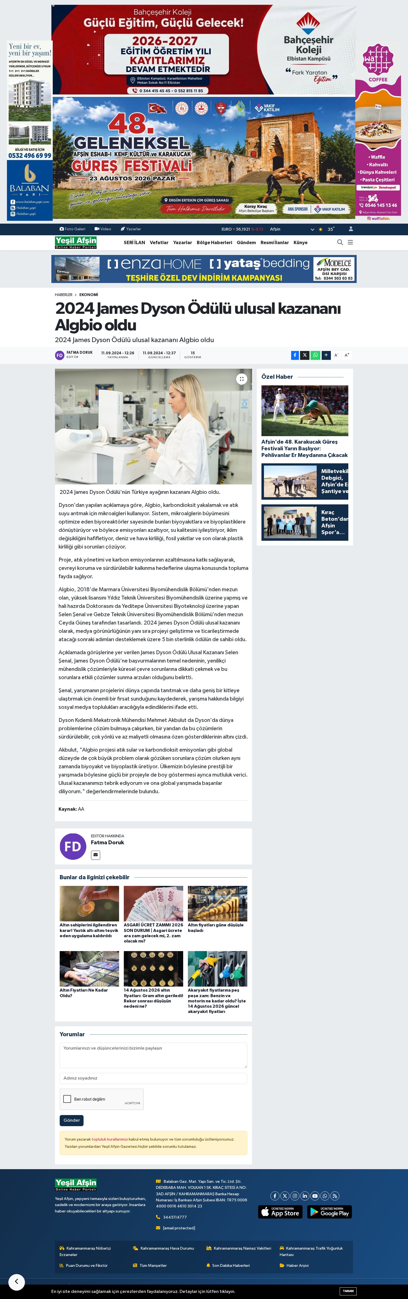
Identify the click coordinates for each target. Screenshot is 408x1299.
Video (105, 229)
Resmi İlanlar (275, 242)
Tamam (348, 1291)
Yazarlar (133, 229)
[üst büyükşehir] (204, 111)
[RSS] (334, 1196)
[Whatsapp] (324, 1196)
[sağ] (378, 130)
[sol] (30, 130)
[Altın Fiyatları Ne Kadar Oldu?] (89, 968)
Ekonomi (88, 295)
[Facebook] (274, 1196)
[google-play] (329, 1212)
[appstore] (280, 1212)
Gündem (246, 242)
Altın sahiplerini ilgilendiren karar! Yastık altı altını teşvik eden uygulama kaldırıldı (89, 930)
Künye (301, 242)
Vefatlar (159, 242)
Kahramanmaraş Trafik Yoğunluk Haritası (311, 1251)
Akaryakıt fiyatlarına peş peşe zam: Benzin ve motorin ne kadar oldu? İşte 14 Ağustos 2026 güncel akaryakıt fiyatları (217, 1001)
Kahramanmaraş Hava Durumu (167, 1248)
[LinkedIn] (304, 1196)
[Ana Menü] (350, 242)
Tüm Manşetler (153, 1265)
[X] (284, 1196)
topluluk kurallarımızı (110, 1139)
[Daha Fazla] (326, 355)
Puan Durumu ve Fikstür (87, 1265)
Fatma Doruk (107, 842)
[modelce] (204, 268)
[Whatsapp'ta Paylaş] (315, 355)
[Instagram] (294, 1196)
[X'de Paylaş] (304, 355)
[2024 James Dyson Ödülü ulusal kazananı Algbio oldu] (153, 426)
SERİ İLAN (134, 242)
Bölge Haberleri (214, 242)
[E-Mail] (95, 855)
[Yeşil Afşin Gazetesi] (76, 242)
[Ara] (340, 242)
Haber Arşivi (298, 1265)
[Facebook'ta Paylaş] (295, 355)
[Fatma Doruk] (73, 846)
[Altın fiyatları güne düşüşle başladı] (217, 903)
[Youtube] (314, 1196)
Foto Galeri (75, 229)
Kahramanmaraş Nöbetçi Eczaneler (85, 1251)
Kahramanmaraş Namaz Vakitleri (242, 1248)
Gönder (72, 1120)
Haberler (63, 295)
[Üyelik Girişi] (348, 230)
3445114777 (175, 1217)
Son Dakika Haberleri (231, 1265)
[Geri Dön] (16, 1282)
